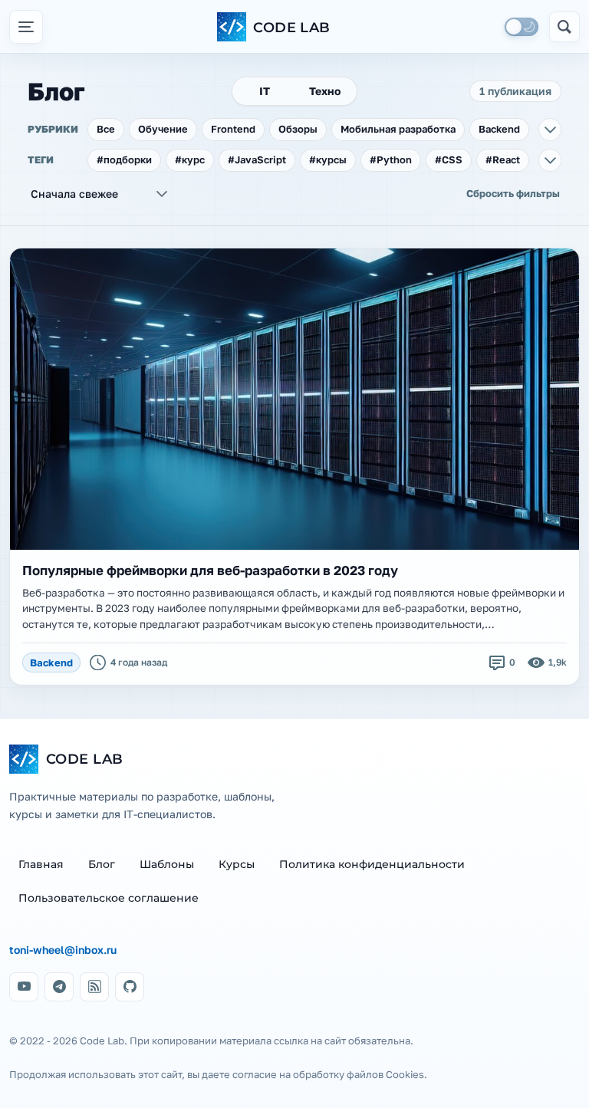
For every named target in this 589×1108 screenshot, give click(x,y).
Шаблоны (167, 864)
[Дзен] (94, 986)
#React (502, 159)
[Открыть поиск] (564, 27)
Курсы (237, 864)
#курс (190, 159)
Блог (101, 864)
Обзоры (298, 129)
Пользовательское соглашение (108, 898)
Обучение (163, 129)
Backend (499, 129)
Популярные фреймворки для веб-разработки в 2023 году (210, 570)
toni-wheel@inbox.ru (63, 950)
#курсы (328, 159)
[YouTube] (23, 986)
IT (264, 90)
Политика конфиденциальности (372, 864)
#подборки (124, 159)
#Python (391, 159)
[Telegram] (59, 986)
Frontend (233, 129)
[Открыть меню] (26, 27)
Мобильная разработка (398, 129)
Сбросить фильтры (513, 193)
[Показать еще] (549, 129)
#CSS (448, 159)
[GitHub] (129, 986)
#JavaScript (257, 159)
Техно (325, 90)
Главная (41, 864)
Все (106, 129)
